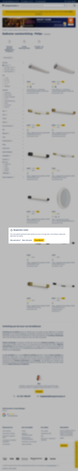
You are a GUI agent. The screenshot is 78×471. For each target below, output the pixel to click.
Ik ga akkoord (39, 240)
